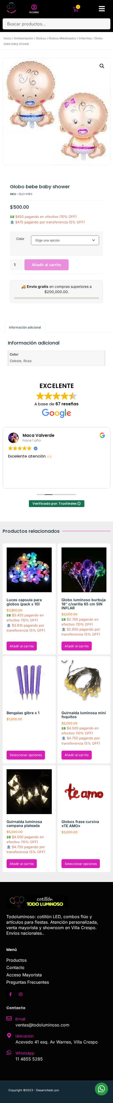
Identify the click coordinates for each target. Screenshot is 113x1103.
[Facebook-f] (10, 994)
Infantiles (85, 38)
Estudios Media (82, 1090)
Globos (41, 38)
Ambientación (23, 38)
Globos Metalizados (62, 38)
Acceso (34, 12)
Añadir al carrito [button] (22, 646)
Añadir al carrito (46, 264)
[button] (102, 66)
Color (20, 239)
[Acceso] (34, 7)
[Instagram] (20, 994)
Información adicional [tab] (25, 327)
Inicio (7, 38)
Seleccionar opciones (26, 755)
